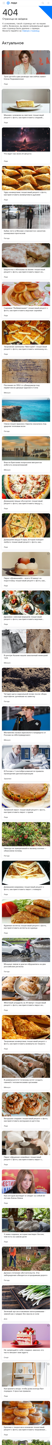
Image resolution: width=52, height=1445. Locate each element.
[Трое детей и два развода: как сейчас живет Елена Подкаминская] (26, 68)
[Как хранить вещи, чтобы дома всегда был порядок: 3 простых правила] (26, 1380)
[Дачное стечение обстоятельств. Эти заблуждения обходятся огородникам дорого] (26, 1265)
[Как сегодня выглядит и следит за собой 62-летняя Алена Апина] (26, 1187)
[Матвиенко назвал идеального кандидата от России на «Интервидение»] (26, 724)
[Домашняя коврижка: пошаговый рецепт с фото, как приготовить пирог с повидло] (26, 879)
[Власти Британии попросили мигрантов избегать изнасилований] (26, 454)
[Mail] (8, 3)
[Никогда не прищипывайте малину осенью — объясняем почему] (26, 840)
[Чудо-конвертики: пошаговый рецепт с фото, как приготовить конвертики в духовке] (26, 184)
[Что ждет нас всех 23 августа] (26, 145)
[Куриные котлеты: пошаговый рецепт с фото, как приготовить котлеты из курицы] (26, 917)
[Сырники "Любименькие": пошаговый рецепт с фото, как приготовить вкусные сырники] (26, 300)
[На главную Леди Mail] (13, 3)
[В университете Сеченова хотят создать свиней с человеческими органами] (26, 1072)
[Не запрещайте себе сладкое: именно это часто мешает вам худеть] (26, 1342)
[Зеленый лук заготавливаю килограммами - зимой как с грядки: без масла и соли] (26, 1303)
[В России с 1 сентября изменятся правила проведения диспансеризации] (26, 763)
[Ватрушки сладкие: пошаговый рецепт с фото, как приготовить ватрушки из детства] (26, 1110)
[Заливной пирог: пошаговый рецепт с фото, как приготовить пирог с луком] (26, 802)
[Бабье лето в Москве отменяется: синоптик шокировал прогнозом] (26, 223)
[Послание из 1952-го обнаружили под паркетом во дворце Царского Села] (26, 377)
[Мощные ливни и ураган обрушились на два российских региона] (26, 956)
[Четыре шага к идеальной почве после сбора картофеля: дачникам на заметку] (26, 686)
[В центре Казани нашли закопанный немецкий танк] (26, 647)
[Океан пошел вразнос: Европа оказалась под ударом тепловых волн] (26, 416)
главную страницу (30, 31)
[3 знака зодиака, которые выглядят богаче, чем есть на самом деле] (26, 1226)
